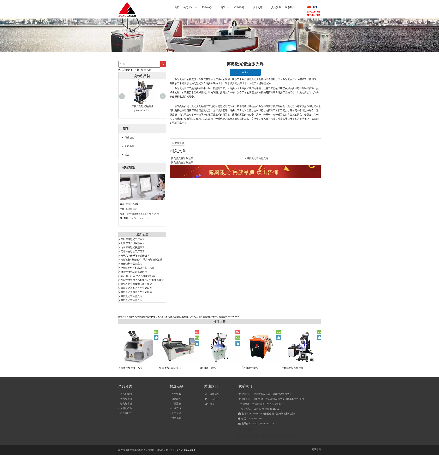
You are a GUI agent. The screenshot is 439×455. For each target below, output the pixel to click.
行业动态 (129, 137)
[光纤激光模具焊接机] (301, 347)
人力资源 (176, 413)
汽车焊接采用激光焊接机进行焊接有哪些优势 (145, 280)
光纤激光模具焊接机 (292, 367)
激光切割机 (126, 394)
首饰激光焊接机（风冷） (131, 367)
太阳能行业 (126, 408)
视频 (127, 154)
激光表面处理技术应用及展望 (136, 284)
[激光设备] (245, 171)
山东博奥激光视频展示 (133, 247)
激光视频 (176, 418)
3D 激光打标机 (208, 367)
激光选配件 (126, 413)
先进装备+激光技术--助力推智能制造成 (141, 259)
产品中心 (176, 394)
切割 (149, 69)
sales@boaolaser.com (138, 218)
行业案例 (176, 403)
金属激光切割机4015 (170, 367)
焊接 (143, 69)
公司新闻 (129, 146)
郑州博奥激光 (287, 435)
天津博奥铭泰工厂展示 (133, 251)
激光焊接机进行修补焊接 (134, 272)
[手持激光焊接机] (260, 346)
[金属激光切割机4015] (179, 346)
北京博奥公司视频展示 (133, 243)
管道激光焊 (178, 143)
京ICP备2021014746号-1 (182, 450)
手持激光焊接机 (249, 367)
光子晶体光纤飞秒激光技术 (135, 255)
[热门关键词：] (163, 64)
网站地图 (316, 449)
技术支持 (176, 408)
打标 (136, 69)
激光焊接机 (126, 398)
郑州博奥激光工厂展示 (133, 239)
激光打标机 (126, 403)
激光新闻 (176, 398)
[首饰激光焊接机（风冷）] (138, 347)
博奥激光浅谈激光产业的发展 (136, 288)
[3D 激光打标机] (220, 346)
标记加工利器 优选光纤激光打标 (138, 276)
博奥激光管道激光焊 (131, 296)
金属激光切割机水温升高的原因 (137, 268)
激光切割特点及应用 (131, 263)
